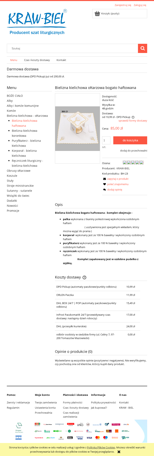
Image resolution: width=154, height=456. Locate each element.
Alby (10, 101)
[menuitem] (14, 60)
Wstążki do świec (18, 196)
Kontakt (124, 402)
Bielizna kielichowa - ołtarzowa (27, 116)
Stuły (10, 181)
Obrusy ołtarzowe (18, 171)
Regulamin (13, 407)
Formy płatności (72, 402)
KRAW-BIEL (123, 168)
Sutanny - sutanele (19, 191)
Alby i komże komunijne (23, 106)
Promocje (13, 211)
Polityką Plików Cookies (101, 447)
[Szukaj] (142, 48)
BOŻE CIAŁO (15, 96)
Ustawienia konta (45, 407)
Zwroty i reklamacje (18, 402)
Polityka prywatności (103, 402)
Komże (11, 111)
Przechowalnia (43, 412)
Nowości (12, 206)
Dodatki (12, 201)
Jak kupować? (99, 407)
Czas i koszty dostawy (76, 407)
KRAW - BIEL (126, 407)
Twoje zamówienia (46, 402)
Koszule (12, 176)
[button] (115, 179)
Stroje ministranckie (20, 186)
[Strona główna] (37, 23)
